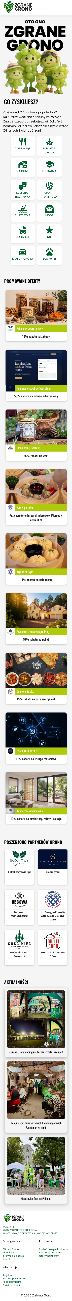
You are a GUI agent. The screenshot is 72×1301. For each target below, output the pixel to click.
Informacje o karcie (14, 1256)
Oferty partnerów (49, 1256)
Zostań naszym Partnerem (54, 1249)
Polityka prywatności (14, 1278)
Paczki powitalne (12, 1282)
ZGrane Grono (11, 1249)
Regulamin (8, 1275)
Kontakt (7, 1259)
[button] (23, 146)
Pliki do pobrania (12, 1285)
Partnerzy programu (50, 1252)
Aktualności (9, 1252)
